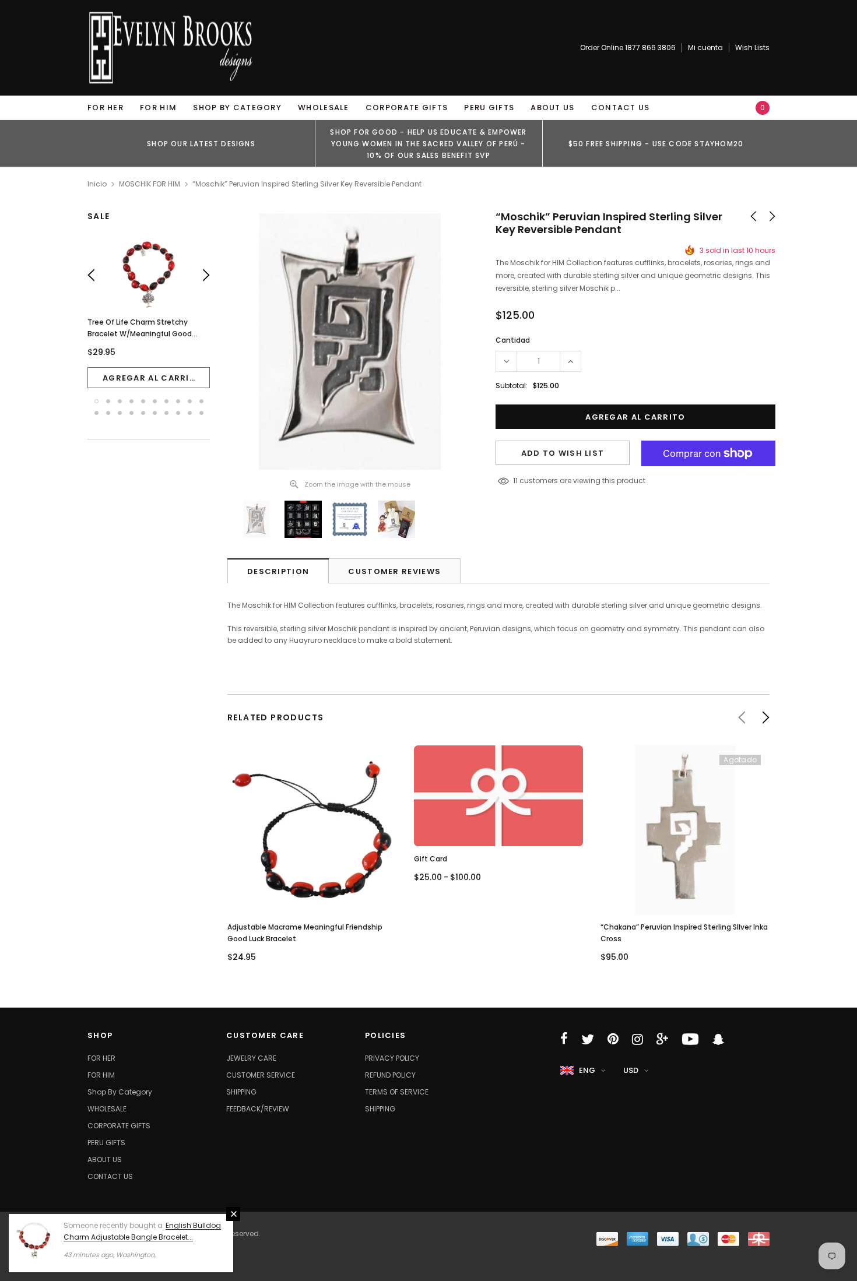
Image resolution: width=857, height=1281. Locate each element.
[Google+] (662, 1039)
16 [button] (155, 413)
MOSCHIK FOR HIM (149, 184)
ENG (587, 1070)
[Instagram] (637, 1039)
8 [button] (178, 401)
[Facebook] (564, 1039)
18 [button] (178, 413)
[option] (201, 143)
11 (515, 480)
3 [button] (120, 401)
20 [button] (201, 413)
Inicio (97, 184)
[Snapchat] (718, 1039)
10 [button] (201, 401)
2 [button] (108, 401)
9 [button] (190, 401)
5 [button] (143, 401)
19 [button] (190, 413)
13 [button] (120, 413)
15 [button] (143, 413)
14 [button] (131, 413)
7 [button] (166, 401)
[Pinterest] (613, 1039)
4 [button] (131, 401)
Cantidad (513, 340)
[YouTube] (690, 1039)
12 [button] (108, 413)
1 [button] (96, 401)
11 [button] (96, 413)
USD (630, 1070)
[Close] (233, 1214)
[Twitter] (587, 1039)
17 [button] (166, 413)
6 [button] (155, 401)
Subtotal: (512, 385)
